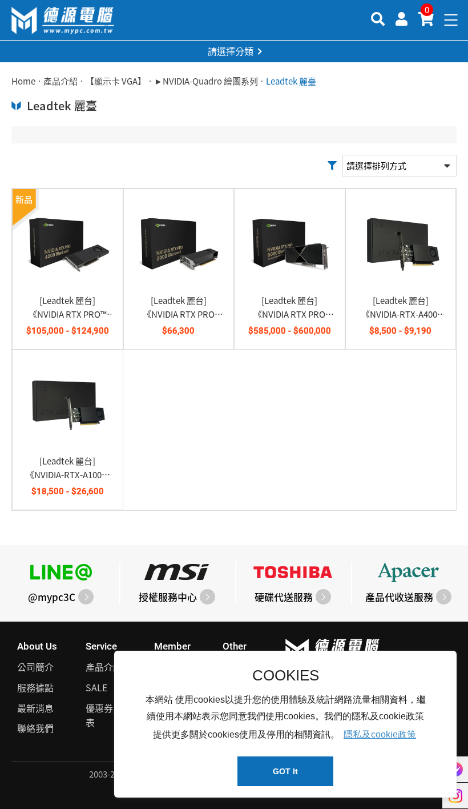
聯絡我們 (35, 728)
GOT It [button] (285, 771)
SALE (96, 687)
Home (23, 81)
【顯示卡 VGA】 (116, 81)
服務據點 (35, 687)
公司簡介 (35, 667)
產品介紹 (60, 81)
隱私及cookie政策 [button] (380, 734)
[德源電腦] (62, 20)
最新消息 (35, 708)
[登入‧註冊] (402, 18)
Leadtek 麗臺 (291, 81)
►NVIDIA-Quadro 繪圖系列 (206, 81)
